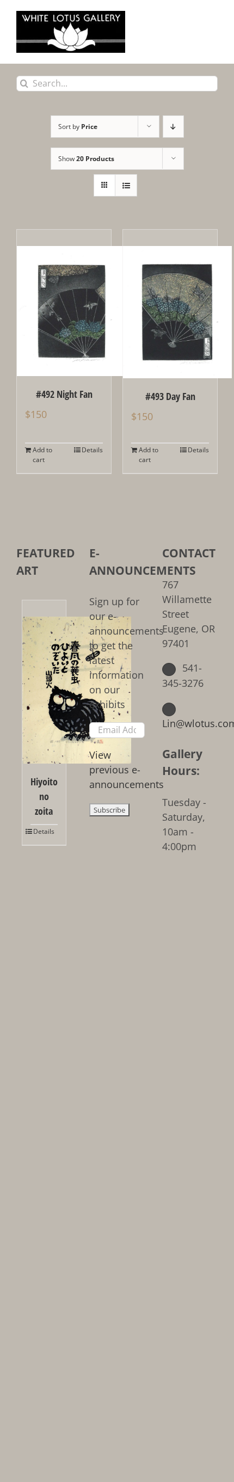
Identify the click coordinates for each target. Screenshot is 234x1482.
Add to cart (42, 454)
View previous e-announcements (126, 769)
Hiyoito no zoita (44, 796)
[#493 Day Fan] (170, 304)
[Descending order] (173, 126)
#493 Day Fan (170, 396)
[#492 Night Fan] (64, 303)
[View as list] (126, 185)
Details (92, 449)
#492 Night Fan (64, 394)
